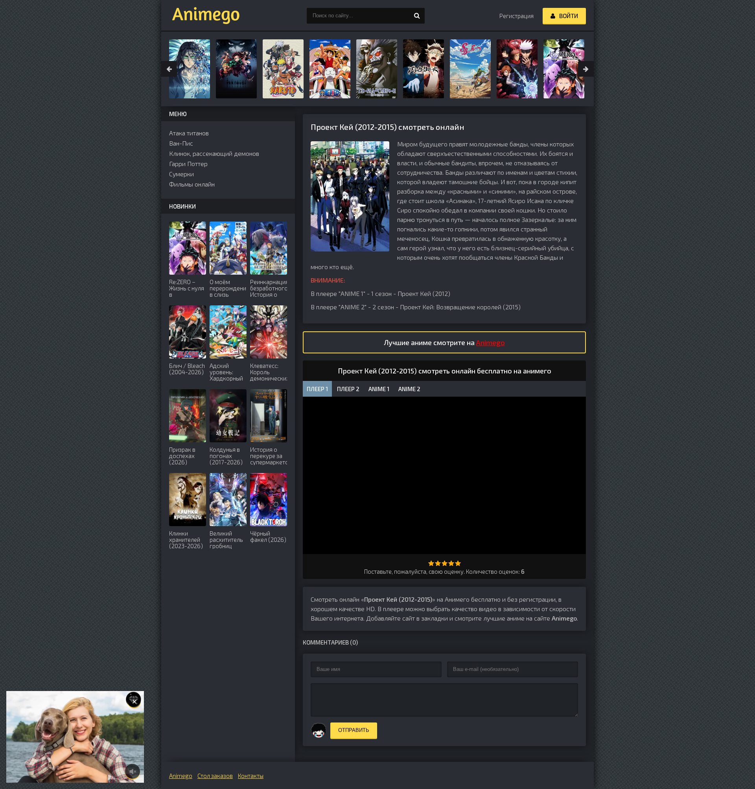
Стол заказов (215, 775)
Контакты (250, 775)
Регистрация (516, 15)
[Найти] (417, 16)
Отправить (353, 730)
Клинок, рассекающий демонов (214, 153)
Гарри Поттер (188, 163)
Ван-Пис (181, 143)
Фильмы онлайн (192, 184)
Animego (490, 342)
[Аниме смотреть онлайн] (200, 15)
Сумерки (181, 173)
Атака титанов (189, 133)
